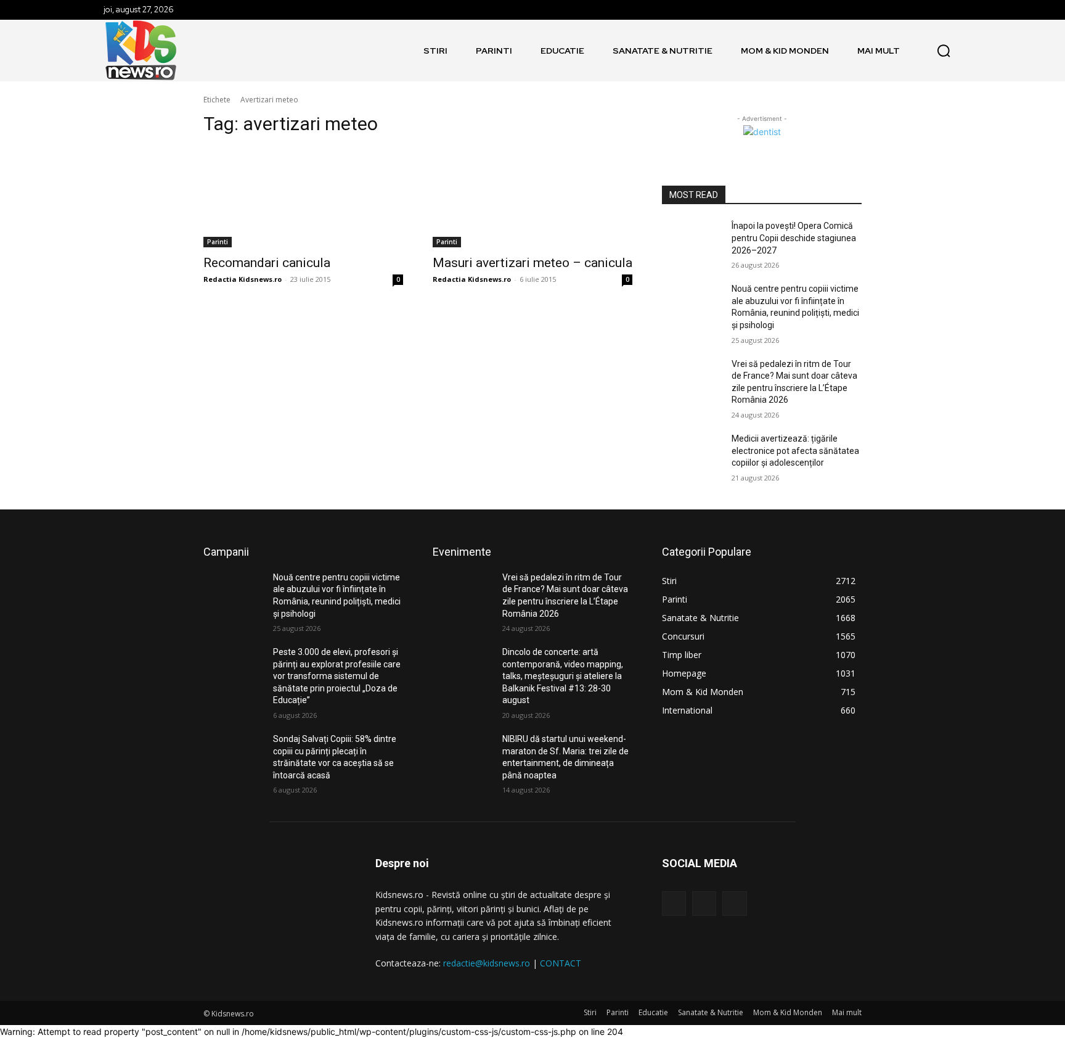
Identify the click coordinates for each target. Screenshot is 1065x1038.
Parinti (217, 241)
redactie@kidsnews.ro (486, 963)
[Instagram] (704, 903)
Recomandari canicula (266, 262)
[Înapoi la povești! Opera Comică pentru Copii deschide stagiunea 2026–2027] (692, 241)
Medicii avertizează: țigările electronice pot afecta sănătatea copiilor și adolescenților (795, 451)
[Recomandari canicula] (303, 197)
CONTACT (560, 963)
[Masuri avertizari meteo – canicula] (532, 197)
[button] (943, 50)
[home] (404, 50)
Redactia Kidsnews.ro (242, 279)
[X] (734, 903)
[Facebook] (674, 903)
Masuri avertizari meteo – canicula (532, 262)
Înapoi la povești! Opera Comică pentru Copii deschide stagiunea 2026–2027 (794, 238)
